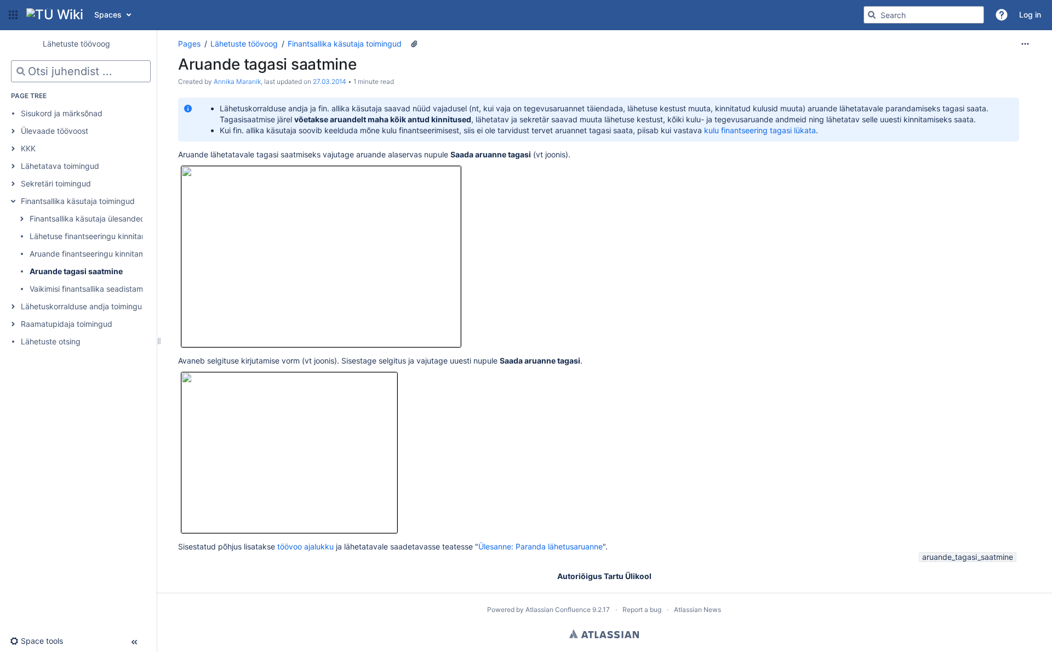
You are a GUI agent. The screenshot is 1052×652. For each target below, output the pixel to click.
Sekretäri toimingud (56, 183)
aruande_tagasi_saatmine (967, 557)
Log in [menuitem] (1030, 14)
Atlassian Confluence (558, 609)
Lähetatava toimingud (60, 166)
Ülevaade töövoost (54, 130)
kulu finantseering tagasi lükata (760, 130)
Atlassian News (697, 609)
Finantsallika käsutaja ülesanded (87, 218)
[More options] (1025, 44)
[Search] (871, 14)
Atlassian (604, 634)
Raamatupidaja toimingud (66, 323)
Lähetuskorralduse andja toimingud (84, 306)
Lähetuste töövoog (244, 43)
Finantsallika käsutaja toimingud (78, 201)
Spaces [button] (108, 14)
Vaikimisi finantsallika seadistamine (91, 288)
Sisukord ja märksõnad (61, 113)
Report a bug (641, 609)
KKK (28, 148)
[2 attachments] (414, 43)
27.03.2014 (329, 81)
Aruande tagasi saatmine (76, 271)
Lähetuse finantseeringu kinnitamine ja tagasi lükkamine (129, 236)
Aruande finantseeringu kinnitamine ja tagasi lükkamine (128, 253)
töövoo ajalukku (305, 546)
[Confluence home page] (55, 15)
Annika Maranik (237, 81)
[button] (13, 15)
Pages (189, 43)
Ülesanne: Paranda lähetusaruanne (540, 546)
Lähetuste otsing (51, 341)
